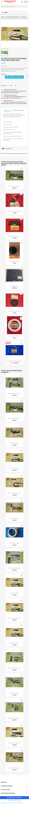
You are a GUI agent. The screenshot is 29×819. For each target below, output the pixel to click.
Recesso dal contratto (14, 797)
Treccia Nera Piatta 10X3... (14, 311)
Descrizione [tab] (7, 110)
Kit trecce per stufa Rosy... (14, 718)
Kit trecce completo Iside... (14, 568)
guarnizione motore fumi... (14, 336)
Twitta (11, 85)
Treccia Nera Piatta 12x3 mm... (14, 211)
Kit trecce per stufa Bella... (14, 743)
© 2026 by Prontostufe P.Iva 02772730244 (11, 803)
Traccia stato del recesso (14, 800)
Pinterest (15, 85)
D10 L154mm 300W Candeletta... (14, 361)
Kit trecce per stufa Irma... (14, 668)
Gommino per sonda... (14, 261)
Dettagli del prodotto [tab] (18, 110)
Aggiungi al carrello (14, 77)
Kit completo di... (14, 286)
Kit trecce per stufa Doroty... (14, 493)
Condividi (7, 85)
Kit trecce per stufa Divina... (14, 618)
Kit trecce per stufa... (14, 443)
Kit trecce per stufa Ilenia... (14, 768)
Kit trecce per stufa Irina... (14, 186)
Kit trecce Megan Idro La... (14, 393)
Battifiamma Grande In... (14, 236)
